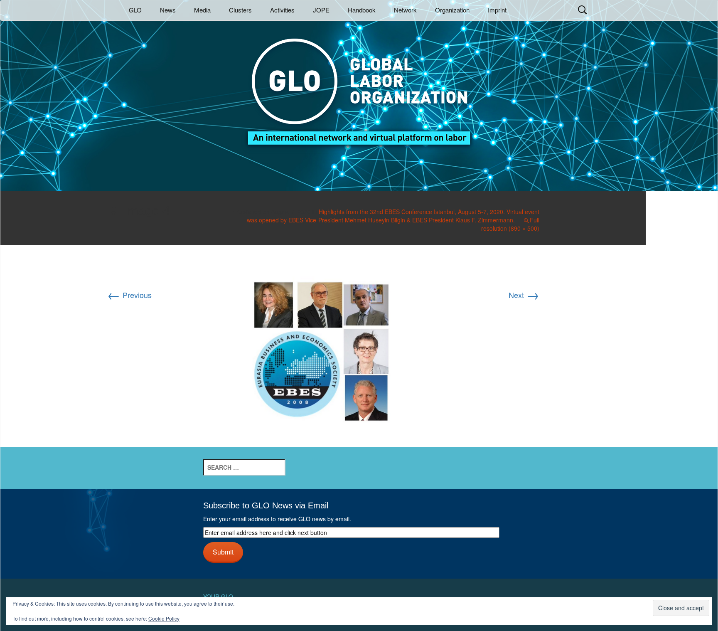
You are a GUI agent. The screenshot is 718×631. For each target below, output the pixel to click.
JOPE (321, 9)
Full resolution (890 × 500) (510, 224)
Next (524, 294)
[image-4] (323, 344)
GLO (135, 9)
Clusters (240, 9)
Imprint (497, 9)
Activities (282, 9)
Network (405, 9)
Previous (129, 294)
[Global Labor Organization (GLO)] (359, 85)
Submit (223, 551)
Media (202, 9)
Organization (452, 9)
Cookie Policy (164, 618)
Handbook (362, 9)
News (168, 9)
